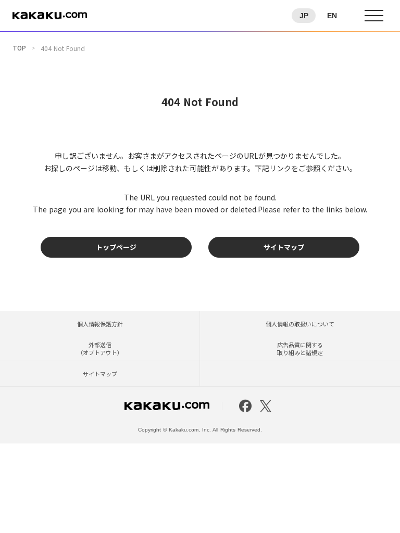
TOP (19, 48)
